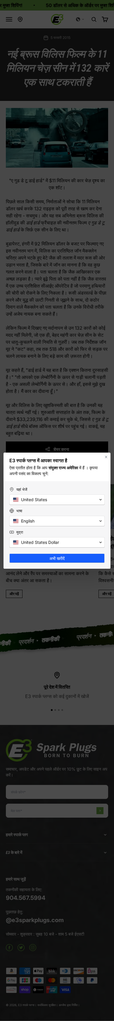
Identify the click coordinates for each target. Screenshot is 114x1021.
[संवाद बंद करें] (106, 457)
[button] (57, 499)
